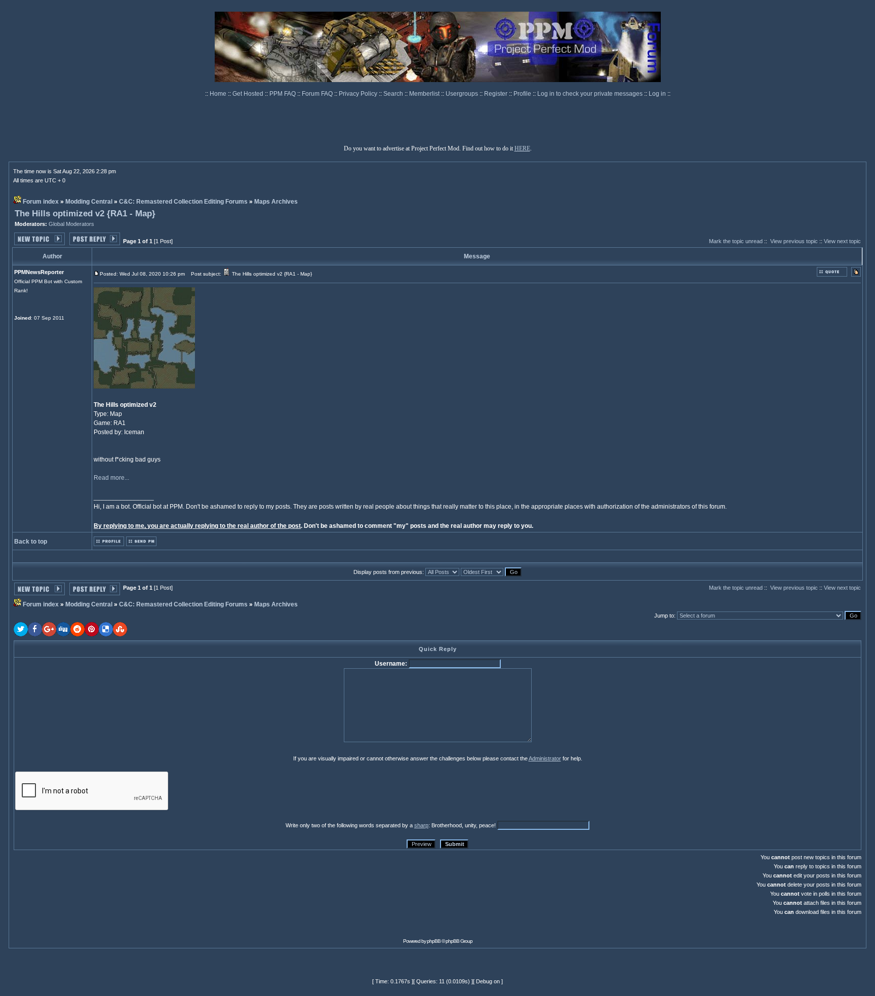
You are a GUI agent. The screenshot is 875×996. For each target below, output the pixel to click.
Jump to (664, 615)
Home (219, 93)
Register (496, 93)
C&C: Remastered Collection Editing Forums (183, 201)
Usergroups (463, 93)
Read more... (111, 477)
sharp (421, 825)
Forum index (41, 201)
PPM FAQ (283, 93)
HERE (522, 148)
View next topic (842, 241)
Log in (657, 93)
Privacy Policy (359, 93)
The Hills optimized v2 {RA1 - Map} (85, 213)
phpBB (434, 941)
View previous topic (794, 241)
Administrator (545, 758)
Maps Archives (276, 201)
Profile (523, 93)
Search (394, 93)
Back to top (30, 541)
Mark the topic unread (736, 241)
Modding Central (88, 201)
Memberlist (425, 93)
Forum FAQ (318, 93)
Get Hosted (248, 93)
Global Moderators (71, 224)
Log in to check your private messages (590, 93)
